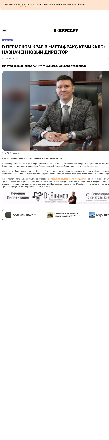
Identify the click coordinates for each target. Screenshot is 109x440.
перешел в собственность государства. (68, 179)
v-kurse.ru (32, 4)
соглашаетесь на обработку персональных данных (24, 6)
